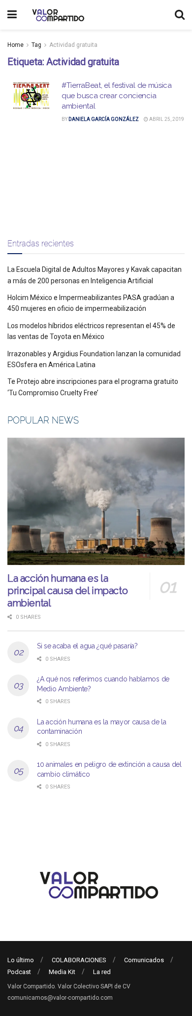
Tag (36, 44)
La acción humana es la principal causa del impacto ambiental (67, 590)
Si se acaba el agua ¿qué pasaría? (87, 646)
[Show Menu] (12, 15)
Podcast (19, 972)
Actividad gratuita (73, 44)
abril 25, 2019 (166, 119)
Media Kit (62, 972)
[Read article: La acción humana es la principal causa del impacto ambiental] (96, 501)
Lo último (20, 960)
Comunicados (144, 960)
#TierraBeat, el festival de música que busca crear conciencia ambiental (117, 96)
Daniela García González (103, 119)
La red (102, 972)
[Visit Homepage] (57, 15)
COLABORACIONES (79, 960)
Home (15, 44)
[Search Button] (180, 15)
